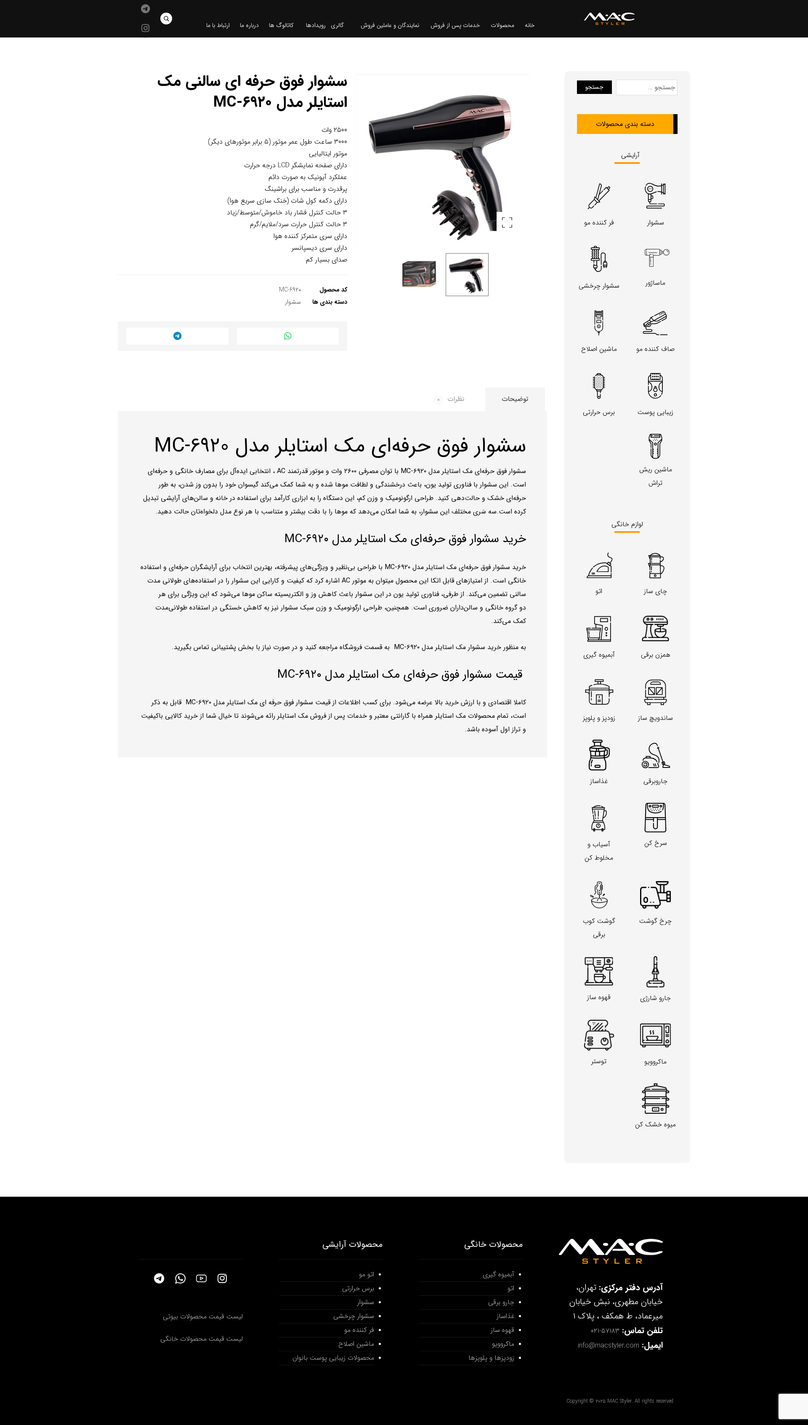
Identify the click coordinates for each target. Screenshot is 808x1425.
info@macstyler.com (608, 1345)
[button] (166, 18)
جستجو (594, 87)
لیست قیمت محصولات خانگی (201, 1339)
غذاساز (505, 1316)
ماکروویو (503, 1344)
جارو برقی (501, 1302)
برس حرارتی (358, 1288)
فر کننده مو (359, 1330)
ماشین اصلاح (356, 1344)
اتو (511, 1288)
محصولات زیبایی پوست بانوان (333, 1358)
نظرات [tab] (450, 399)
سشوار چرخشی (353, 1316)
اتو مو (366, 1274)
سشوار (293, 302)
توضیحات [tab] (515, 399)
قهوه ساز (502, 1330)
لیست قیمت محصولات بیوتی (203, 1316)
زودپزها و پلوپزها (491, 1358)
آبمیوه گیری (498, 1274)
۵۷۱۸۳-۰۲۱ (605, 1331)
